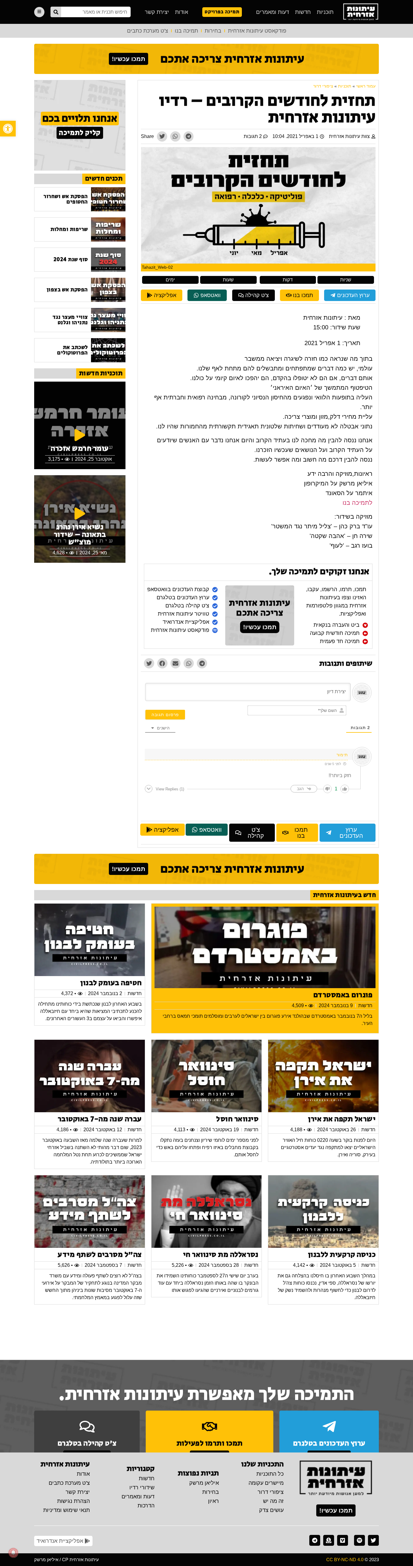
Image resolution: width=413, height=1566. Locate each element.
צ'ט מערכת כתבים (147, 31)
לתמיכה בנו (357, 502)
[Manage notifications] (13, 1553)
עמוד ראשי (366, 86)
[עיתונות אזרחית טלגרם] (314, 1540)
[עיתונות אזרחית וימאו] (342, 1540)
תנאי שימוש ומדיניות (66, 1510)
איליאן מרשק (204, 1483)
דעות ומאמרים (272, 12)
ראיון (213, 1501)
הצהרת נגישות (73, 1501)
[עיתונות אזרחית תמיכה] (328, 1540)
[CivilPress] (361, 12)
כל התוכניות (270, 1474)
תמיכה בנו (186, 31)
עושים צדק (271, 1510)
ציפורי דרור (323, 86)
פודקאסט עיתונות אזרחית (257, 31)
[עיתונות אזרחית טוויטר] (373, 1540)
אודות (181, 12)
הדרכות (146, 1506)
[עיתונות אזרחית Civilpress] (336, 1478)
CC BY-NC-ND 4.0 (344, 1559)
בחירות (213, 31)
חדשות (303, 12)
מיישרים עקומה (266, 1483)
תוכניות (325, 12)
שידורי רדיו (141, 1487)
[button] (8, 128)
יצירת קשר (157, 12)
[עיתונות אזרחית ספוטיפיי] (359, 1540)
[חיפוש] (55, 12)
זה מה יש (273, 1501)
